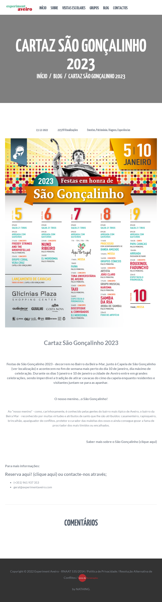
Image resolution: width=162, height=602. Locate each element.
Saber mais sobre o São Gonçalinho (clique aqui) (121, 442)
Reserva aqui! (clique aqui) (31, 474)
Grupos (94, 8)
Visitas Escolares (73, 8)
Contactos (120, 8)
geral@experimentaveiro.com (33, 487)
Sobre (54, 8)
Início (42, 8)
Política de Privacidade (102, 571)
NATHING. (83, 589)
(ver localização (23, 369)
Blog (106, 8)
